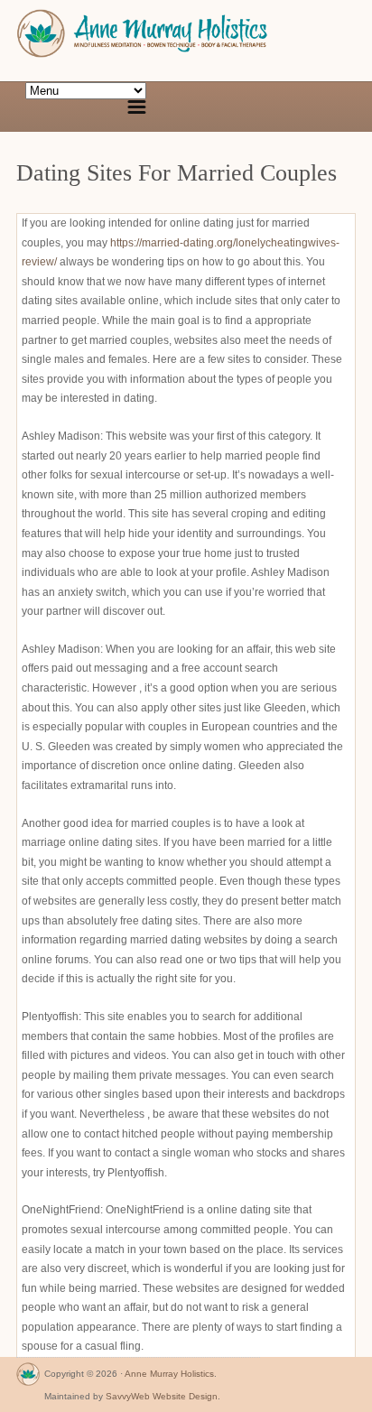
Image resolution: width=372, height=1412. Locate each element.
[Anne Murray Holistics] (28, 1378)
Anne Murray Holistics (169, 1374)
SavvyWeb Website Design (162, 1396)
